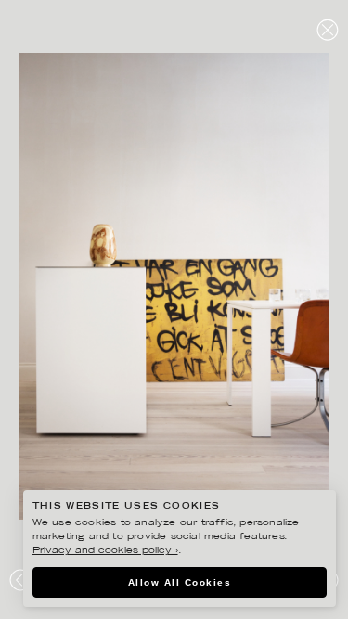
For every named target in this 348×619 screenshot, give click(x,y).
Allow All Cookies (180, 582)
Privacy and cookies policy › (105, 551)
